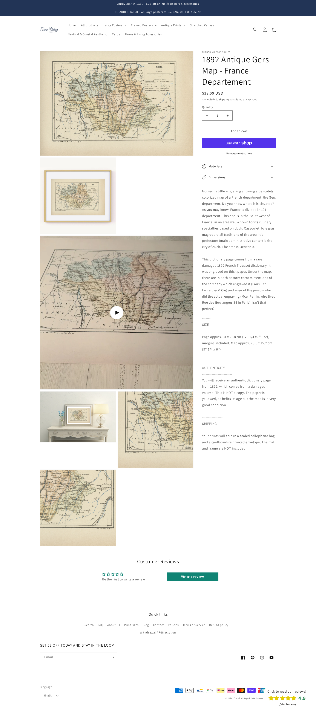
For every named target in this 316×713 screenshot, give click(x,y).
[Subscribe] (112, 657)
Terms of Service (194, 625)
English (48, 695)
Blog (146, 625)
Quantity (207, 107)
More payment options (239, 153)
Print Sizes (131, 625)
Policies (173, 625)
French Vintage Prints (244, 698)
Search (89, 625)
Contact (158, 625)
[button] (114, 25)
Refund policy (218, 625)
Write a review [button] (192, 576)
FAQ (100, 625)
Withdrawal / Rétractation (158, 632)
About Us (113, 625)
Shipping (224, 99)
